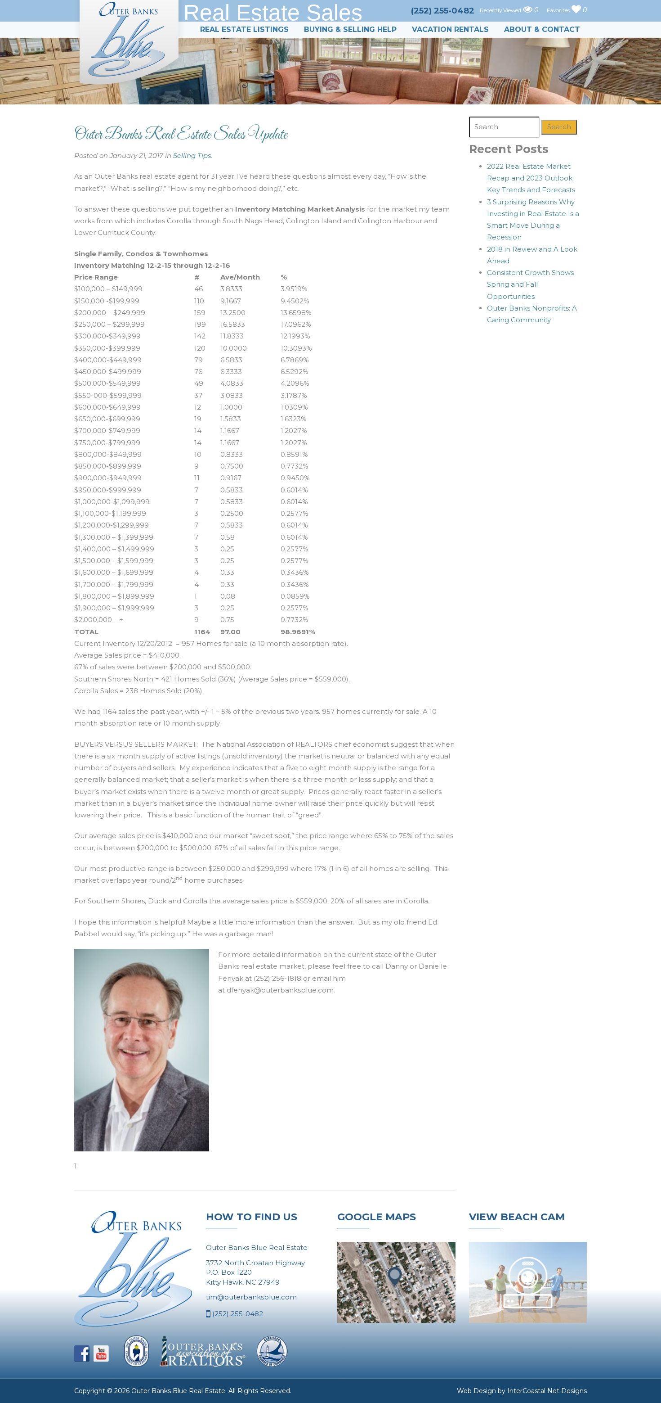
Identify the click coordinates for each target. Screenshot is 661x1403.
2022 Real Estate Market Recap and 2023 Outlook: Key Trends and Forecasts (531, 178)
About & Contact (542, 29)
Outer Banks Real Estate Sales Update (180, 135)
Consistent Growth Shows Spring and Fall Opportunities (530, 284)
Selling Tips (192, 155)
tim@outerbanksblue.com (251, 1297)
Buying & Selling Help (350, 29)
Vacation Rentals (450, 29)
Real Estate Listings (244, 29)
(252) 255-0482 (236, 1313)
